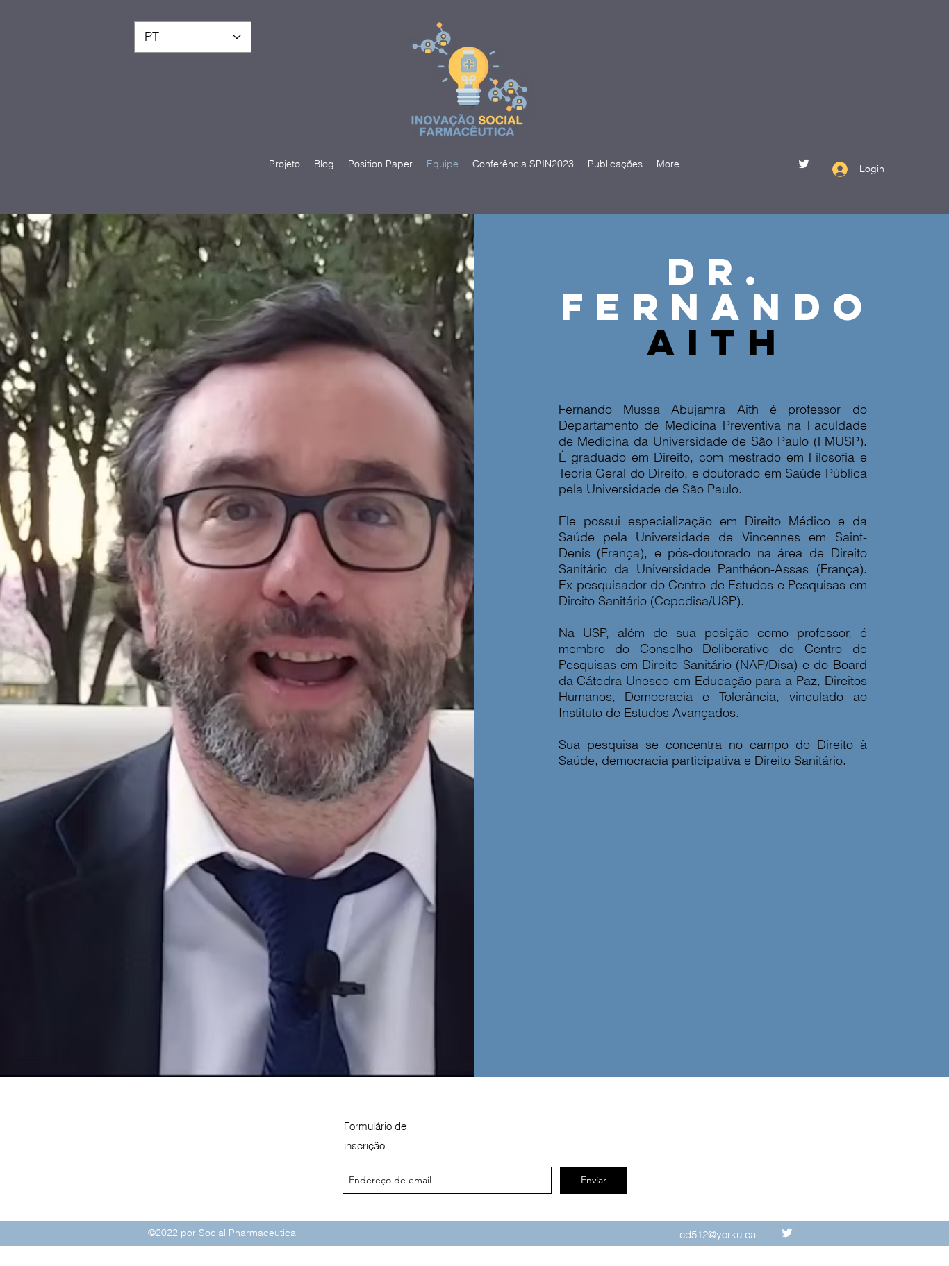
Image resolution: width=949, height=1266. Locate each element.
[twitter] (804, 164)
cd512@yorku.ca (717, 1234)
